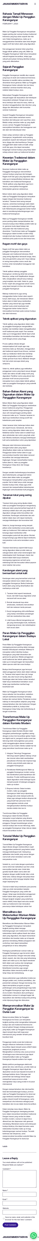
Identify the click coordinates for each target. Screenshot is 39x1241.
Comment (7, 1169)
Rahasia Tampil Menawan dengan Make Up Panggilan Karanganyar (19, 17)
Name (5, 1190)
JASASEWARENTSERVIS (15, 4)
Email (5, 1199)
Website (6, 1208)
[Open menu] (35, 4)
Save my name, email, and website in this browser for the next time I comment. (20, 1218)
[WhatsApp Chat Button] (33, 1235)
